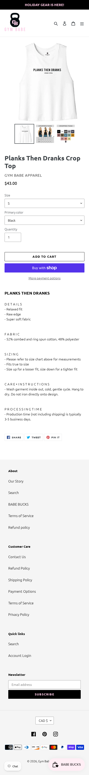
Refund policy (19, 527)
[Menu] (82, 23)
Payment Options (22, 591)
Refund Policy (19, 568)
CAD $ (43, 720)
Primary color (14, 212)
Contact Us (17, 556)
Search (13, 492)
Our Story (15, 481)
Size (7, 195)
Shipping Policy (20, 580)
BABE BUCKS (18, 504)
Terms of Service (21, 515)
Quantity (11, 229)
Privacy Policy (18, 614)
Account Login (19, 655)
